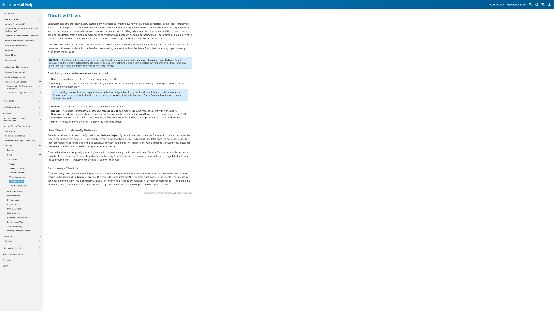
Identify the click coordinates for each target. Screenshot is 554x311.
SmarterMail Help (17, 4)
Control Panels (11, 55)
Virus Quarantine (17, 177)
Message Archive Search (18, 231)
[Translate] (543, 4)
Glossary (7, 260)
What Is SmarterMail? (15, 24)
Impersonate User (15, 222)
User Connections (15, 191)
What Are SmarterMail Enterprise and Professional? (22, 29)
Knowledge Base (516, 4)
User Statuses (13, 196)
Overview (13, 159)
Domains (11, 150)
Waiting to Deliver (17, 168)
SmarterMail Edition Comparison (20, 40)
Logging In (10, 131)
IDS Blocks (12, 204)
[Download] (549, 4)
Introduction (8, 13)
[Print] (537, 4)
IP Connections (14, 200)
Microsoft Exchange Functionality (20, 141)
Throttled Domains (17, 186)
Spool (12, 164)
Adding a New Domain (15, 136)
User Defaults (13, 213)
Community (497, 4)
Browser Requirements (15, 72)
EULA (5, 266)
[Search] (530, 4)
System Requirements (15, 77)
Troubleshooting (14, 226)
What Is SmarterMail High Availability (21, 36)
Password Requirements (18, 217)
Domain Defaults (14, 209)
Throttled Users (16, 181)
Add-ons (9, 50)
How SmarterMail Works (16, 45)
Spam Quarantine (17, 172)
